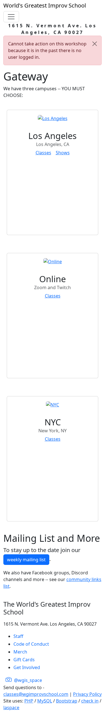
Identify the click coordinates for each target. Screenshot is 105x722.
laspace (11, 707)
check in (90, 701)
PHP (28, 701)
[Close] (94, 44)
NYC (53, 422)
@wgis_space (27, 680)
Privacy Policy (87, 694)
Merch (20, 652)
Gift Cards (24, 660)
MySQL (44, 701)
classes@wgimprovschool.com (35, 694)
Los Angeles (52, 136)
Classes (43, 153)
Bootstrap (66, 701)
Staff (18, 636)
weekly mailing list (26, 560)
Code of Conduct (31, 644)
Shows (63, 153)
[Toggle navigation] (11, 16)
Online (52, 279)
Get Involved (26, 667)
